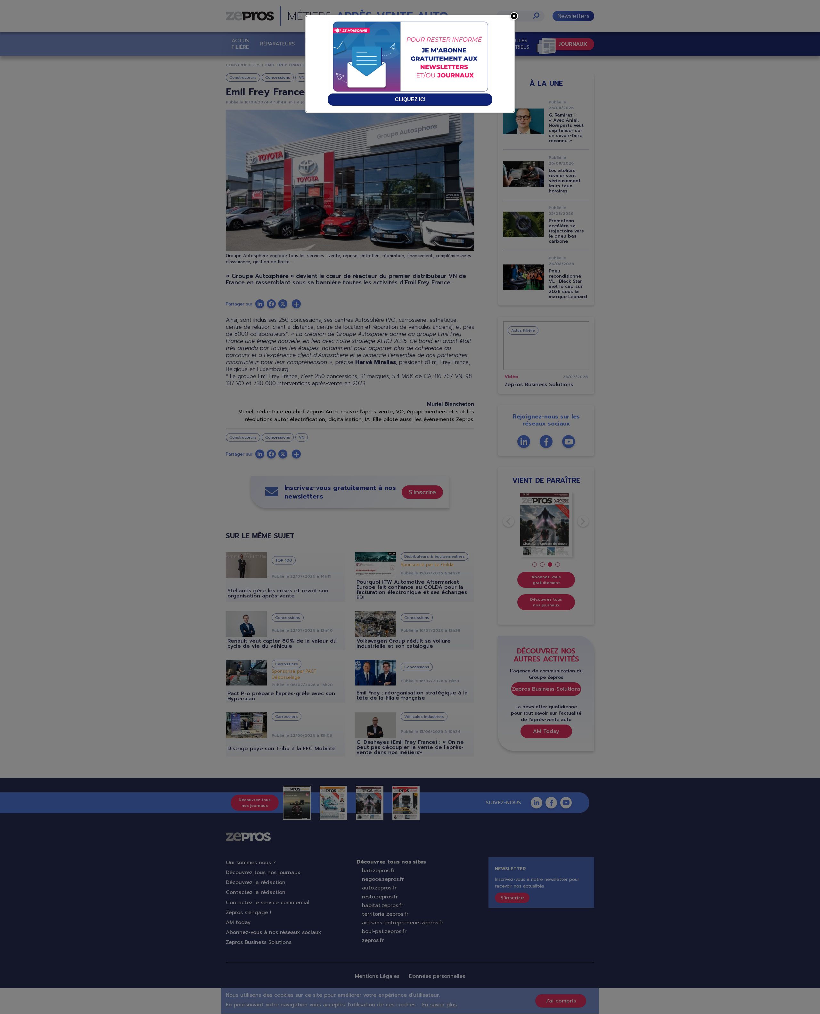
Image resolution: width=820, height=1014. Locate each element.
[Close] (514, 16)
